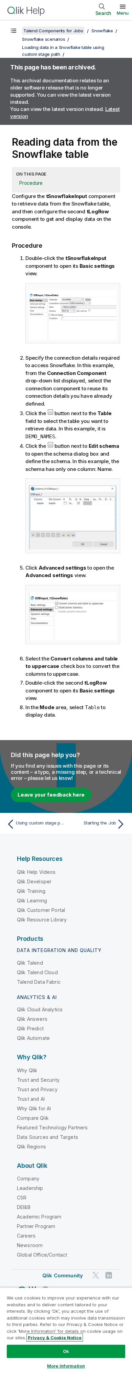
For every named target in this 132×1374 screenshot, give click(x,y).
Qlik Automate (33, 1038)
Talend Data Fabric (39, 982)
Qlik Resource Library (42, 919)
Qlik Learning (32, 900)
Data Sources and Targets (47, 1137)
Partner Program (36, 1226)
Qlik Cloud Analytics (40, 1009)
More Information (66, 1366)
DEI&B (23, 1207)
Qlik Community (62, 1275)
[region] (66, 1330)
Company (28, 1178)
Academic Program (39, 1217)
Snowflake (102, 30)
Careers (26, 1236)
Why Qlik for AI (34, 1108)
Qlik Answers (32, 1019)
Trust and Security (38, 1080)
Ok (66, 1351)
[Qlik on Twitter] (96, 1275)
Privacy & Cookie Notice (55, 1337)
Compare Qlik (33, 1118)
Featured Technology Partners (52, 1127)
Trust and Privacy (37, 1089)
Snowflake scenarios (43, 39)
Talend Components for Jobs (53, 30)
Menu (123, 13)
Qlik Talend (30, 963)
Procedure (31, 183)
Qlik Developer (34, 881)
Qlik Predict (30, 1028)
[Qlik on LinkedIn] (109, 1275)
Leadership (30, 1188)
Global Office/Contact (42, 1255)
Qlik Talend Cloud (37, 972)
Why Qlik (27, 1070)
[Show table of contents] (13, 30)
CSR (21, 1197)
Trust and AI (31, 1099)
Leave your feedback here (51, 794)
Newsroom (30, 1245)
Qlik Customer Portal (41, 910)
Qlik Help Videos (36, 872)
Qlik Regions (31, 1146)
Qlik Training (31, 891)
